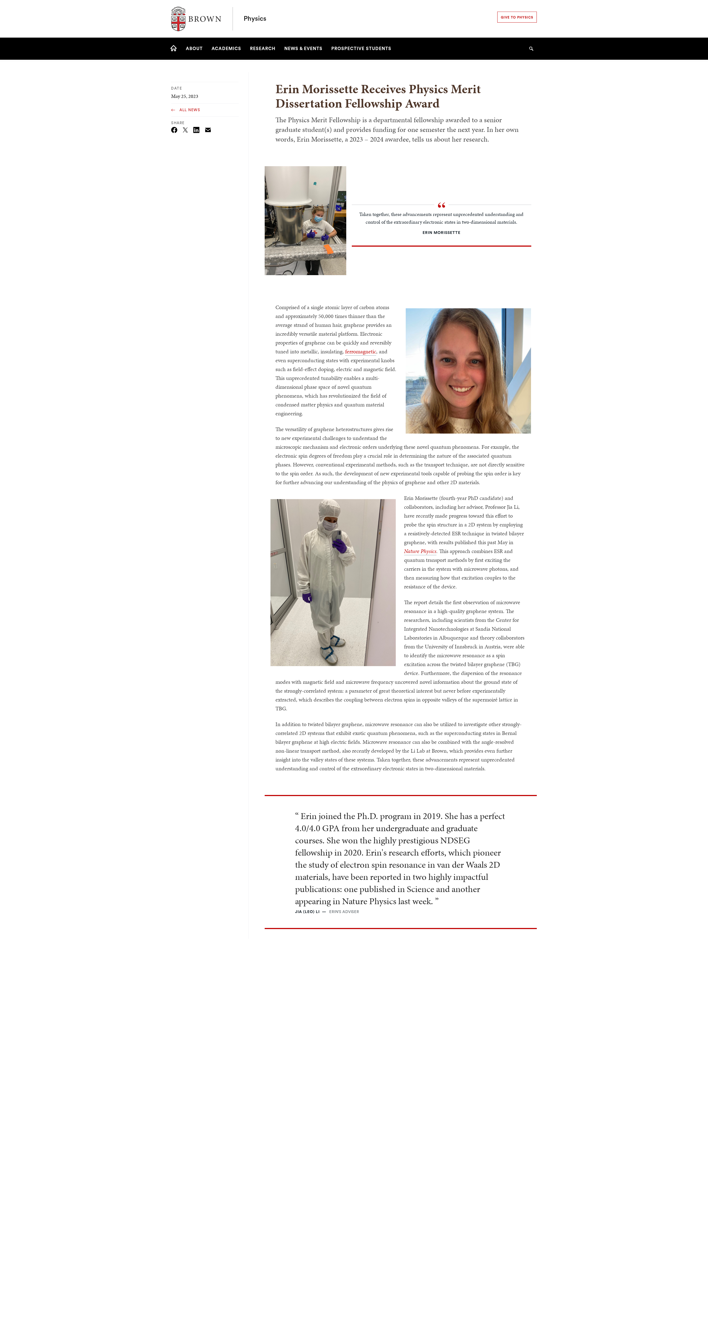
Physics (255, 18)
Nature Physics (420, 551)
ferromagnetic (360, 351)
